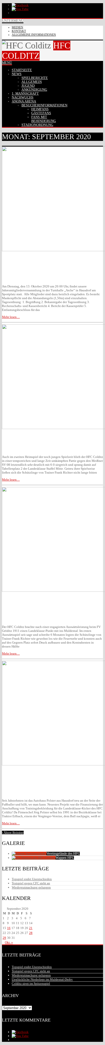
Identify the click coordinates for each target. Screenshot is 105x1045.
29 (4, 938)
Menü (7, 63)
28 (30, 933)
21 (30, 928)
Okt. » (9, 942)
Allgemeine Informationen (34, 34)
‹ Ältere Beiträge (13, 832)
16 (8, 928)
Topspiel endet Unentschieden (32, 879)
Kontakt (19, 31)
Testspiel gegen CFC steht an (31, 883)
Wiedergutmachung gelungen (31, 887)
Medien (17, 27)
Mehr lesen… (11, 317)
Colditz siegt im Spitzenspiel (31, 983)
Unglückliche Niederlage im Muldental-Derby (42, 979)
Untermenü (12, 21)
